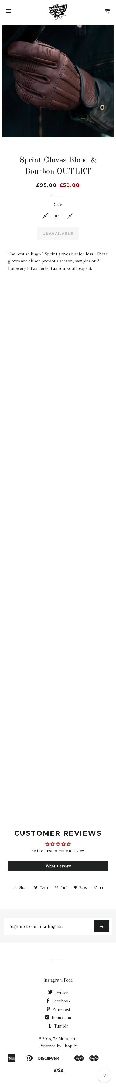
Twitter (61, 992)
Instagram (61, 1017)
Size (58, 204)
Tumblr (61, 1026)
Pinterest (61, 1009)
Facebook (60, 1000)
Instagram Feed (58, 980)
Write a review (58, 866)
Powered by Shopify (58, 1045)
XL (57, 216)
